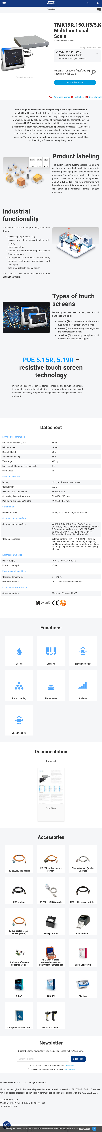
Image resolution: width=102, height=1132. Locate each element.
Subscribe (78, 1059)
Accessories (51, 837)
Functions (51, 628)
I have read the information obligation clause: (53, 1069)
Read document (69, 1069)
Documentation (51, 751)
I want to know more (75, 82)
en (88, 3)
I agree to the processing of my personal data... (48, 1066)
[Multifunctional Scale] (24, 51)
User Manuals (95, 97)
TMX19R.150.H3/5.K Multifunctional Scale (70, 53)
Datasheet (79, 97)
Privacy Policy (84, 1129)
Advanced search (62, 97)
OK (94, 1129)
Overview (51, 9)
